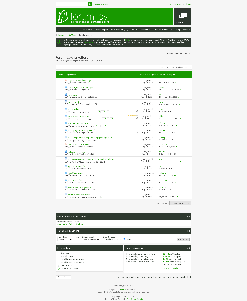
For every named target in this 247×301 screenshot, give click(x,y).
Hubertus (75, 119)
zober (74, 112)
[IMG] (165, 259)
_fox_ (74, 168)
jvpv (59, 224)
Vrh (188, 203)
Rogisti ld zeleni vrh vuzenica (80, 194)
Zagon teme (70, 74)
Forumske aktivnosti (161, 29)
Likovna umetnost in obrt (78, 116)
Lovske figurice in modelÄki (80, 87)
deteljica (75, 189)
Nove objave (88, 29)
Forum (61, 35)
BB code (166, 254)
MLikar (80, 224)
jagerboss (76, 140)
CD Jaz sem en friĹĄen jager (79, 80)
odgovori (144, 74)
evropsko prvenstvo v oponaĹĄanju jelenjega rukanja (91, 159)
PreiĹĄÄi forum (182, 67)
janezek (75, 132)
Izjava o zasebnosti (163, 277)
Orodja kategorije (166, 67)
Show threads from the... (68, 237)
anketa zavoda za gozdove (79, 187)
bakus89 (75, 197)
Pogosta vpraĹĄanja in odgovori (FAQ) (112, 29)
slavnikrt (75, 175)
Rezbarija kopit (74, 109)
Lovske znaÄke (75, 180)
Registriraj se (175, 4)
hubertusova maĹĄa (76, 166)
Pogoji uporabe (180, 277)
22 (112, 119)
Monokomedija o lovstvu (78, 144)
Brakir (74, 154)
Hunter (74, 182)
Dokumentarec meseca (78, 123)
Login (188, 4)
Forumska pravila (170, 268)
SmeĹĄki (167, 256)
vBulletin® (121, 289)
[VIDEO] (166, 261)
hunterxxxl (76, 97)
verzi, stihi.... (73, 95)
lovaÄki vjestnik (75, 173)
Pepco (74, 90)
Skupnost (144, 29)
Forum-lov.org (140, 277)
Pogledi (152, 74)
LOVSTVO (72, 35)
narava (74, 104)
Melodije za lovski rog (77, 152)
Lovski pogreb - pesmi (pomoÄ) (82, 130)
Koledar (134, 29)
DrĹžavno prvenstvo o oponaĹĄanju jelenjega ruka (90, 137)
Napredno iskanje (101, 4)
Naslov (61, 74)
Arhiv (150, 277)
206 (73, 147)
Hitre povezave (181, 29)
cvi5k (74, 82)
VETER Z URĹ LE (78, 162)
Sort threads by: (89, 237)
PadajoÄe (130, 239)
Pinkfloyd (73, 224)
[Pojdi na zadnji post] (175, 83)
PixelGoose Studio (135, 299)
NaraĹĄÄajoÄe (113, 239)
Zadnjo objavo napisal (166, 74)
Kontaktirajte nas (125, 277)
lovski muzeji (73, 102)
